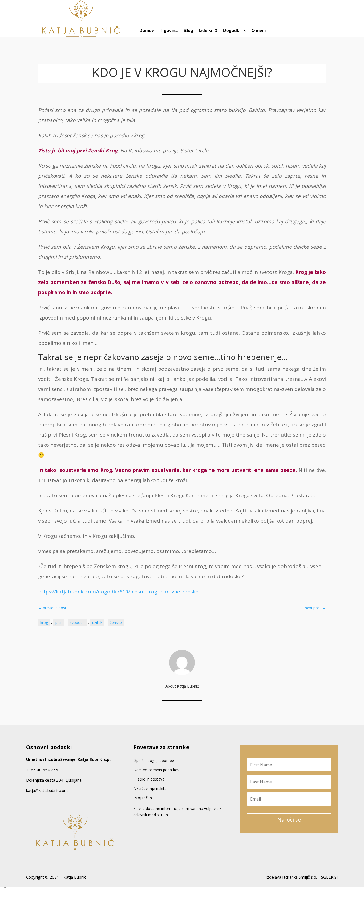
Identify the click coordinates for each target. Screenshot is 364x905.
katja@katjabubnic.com (47, 790)
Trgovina (169, 31)
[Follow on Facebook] (28, 802)
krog (44, 622)
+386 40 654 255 (42, 769)
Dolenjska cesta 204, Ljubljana (54, 780)
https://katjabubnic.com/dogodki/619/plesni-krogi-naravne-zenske (118, 591)
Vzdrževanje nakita (150, 788)
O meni (259, 31)
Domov (146, 31)
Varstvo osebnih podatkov (156, 769)
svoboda (77, 622)
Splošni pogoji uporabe (154, 760)
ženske (116, 622)
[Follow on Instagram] (38, 802)
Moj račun (143, 797)
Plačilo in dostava (149, 779)
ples (58, 622)
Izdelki (205, 31)
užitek (97, 622)
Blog (188, 31)
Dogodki (231, 31)
